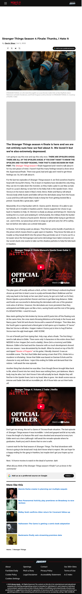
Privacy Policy (46, 571)
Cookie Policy (11, 574)
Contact (44, 567)
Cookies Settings (12, 578)
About (8, 567)
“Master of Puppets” (24, 351)
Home (8, 550)
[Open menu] (5, 3)
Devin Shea (10, 43)
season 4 (26, 166)
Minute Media (15, 584)
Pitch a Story (28, 571)
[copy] (19, 48)
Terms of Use (69, 571)
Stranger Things (19, 550)
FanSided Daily (11, 571)
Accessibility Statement (51, 574)
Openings (27, 567)
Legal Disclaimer (30, 574)
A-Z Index (68, 574)
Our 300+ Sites (70, 567)
